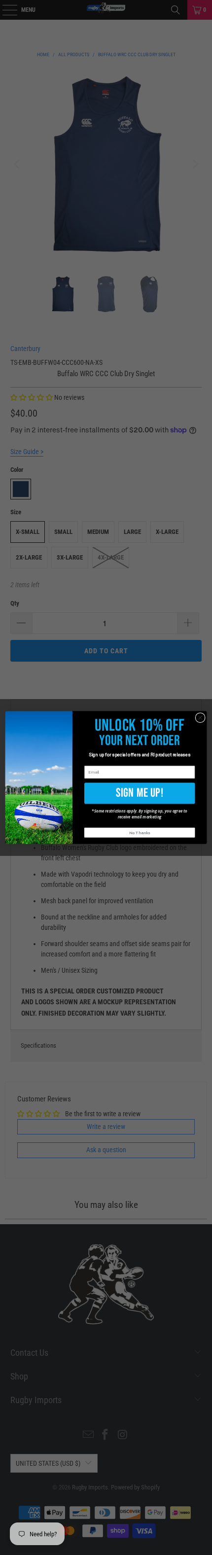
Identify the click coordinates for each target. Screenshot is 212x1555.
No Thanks (139, 833)
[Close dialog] (200, 717)
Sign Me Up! (140, 792)
